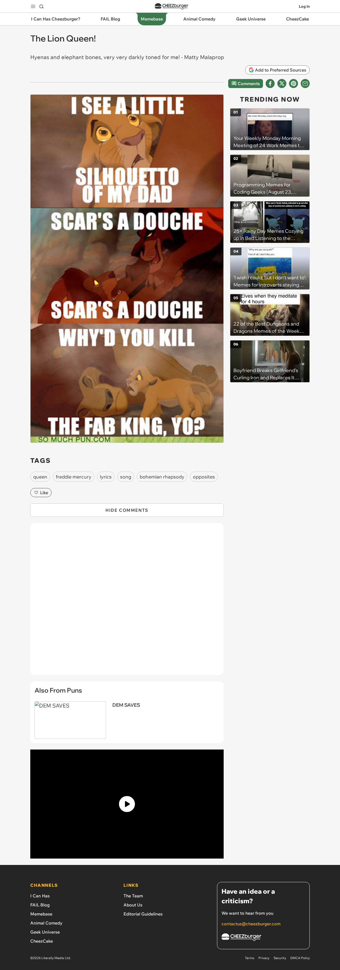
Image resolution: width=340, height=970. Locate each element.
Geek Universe (45, 932)
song (125, 477)
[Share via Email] (305, 83)
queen (40, 477)
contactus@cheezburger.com (251, 923)
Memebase (41, 914)
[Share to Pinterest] (293, 83)
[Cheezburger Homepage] (171, 6)
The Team (133, 895)
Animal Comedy (46, 923)
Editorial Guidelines (143, 914)
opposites (204, 477)
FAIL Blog (40, 904)
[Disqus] (127, 601)
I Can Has (40, 895)
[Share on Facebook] (270, 83)
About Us (133, 904)
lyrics (106, 477)
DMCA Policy (300, 958)
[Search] (41, 6)
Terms (249, 958)
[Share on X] (281, 83)
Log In (304, 6)
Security (280, 958)
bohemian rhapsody (162, 477)
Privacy (263, 958)
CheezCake (41, 941)
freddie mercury (73, 477)
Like (44, 492)
